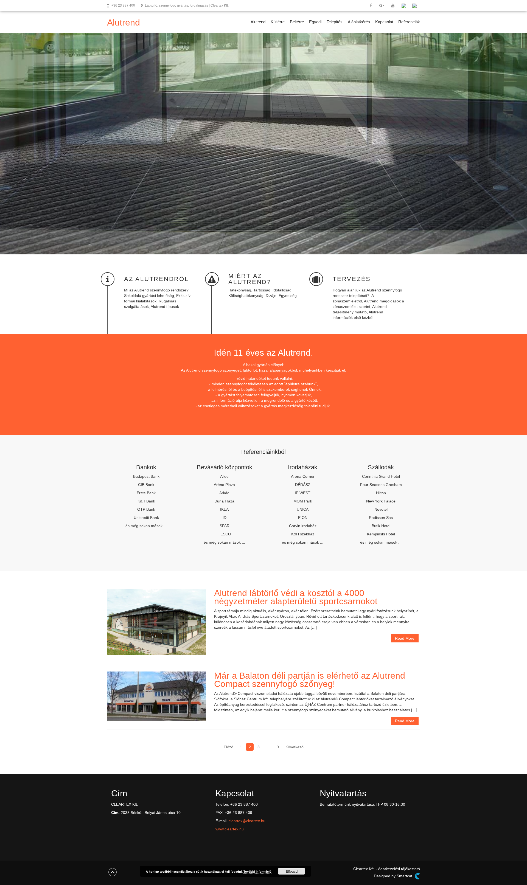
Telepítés (335, 21)
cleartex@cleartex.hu (247, 821)
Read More (404, 638)
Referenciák (409, 21)
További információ (257, 871)
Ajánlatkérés (359, 21)
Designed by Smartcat (393, 876)
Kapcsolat (384, 21)
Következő (294, 747)
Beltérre (297, 21)
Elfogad (292, 871)
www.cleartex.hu (229, 829)
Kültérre (278, 21)
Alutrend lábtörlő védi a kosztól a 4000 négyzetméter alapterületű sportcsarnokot (295, 597)
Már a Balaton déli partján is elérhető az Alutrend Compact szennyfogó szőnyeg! (309, 680)
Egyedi (315, 21)
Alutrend (123, 22)
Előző (228, 747)
